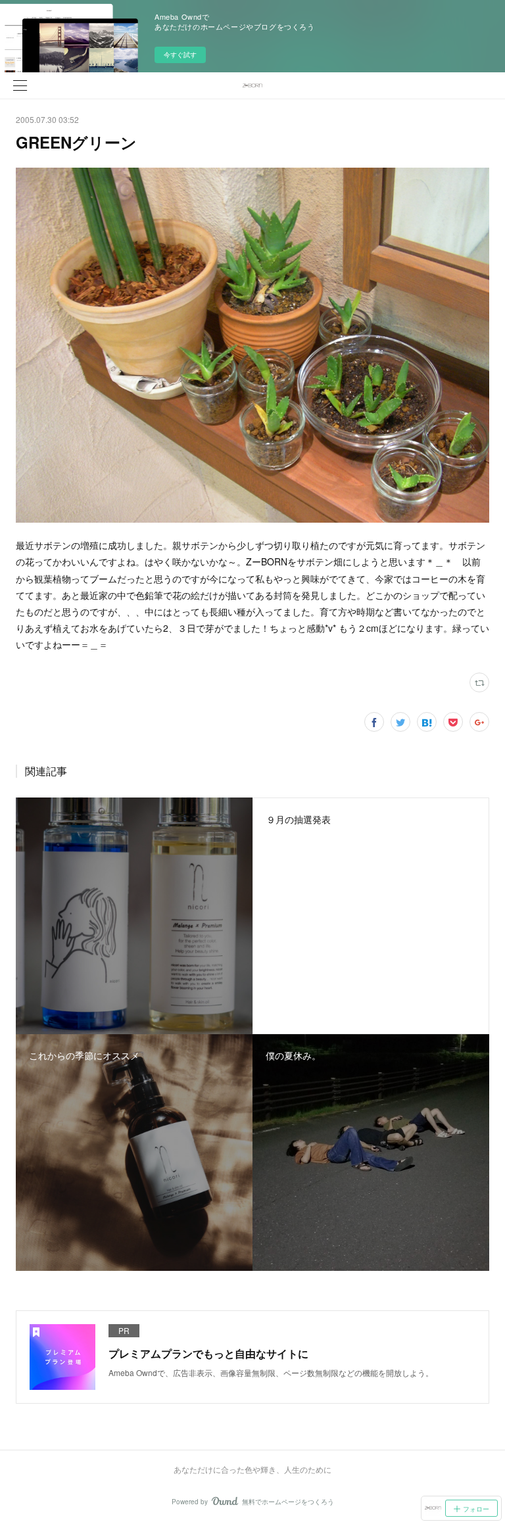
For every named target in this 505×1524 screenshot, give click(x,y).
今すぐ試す (180, 54)
